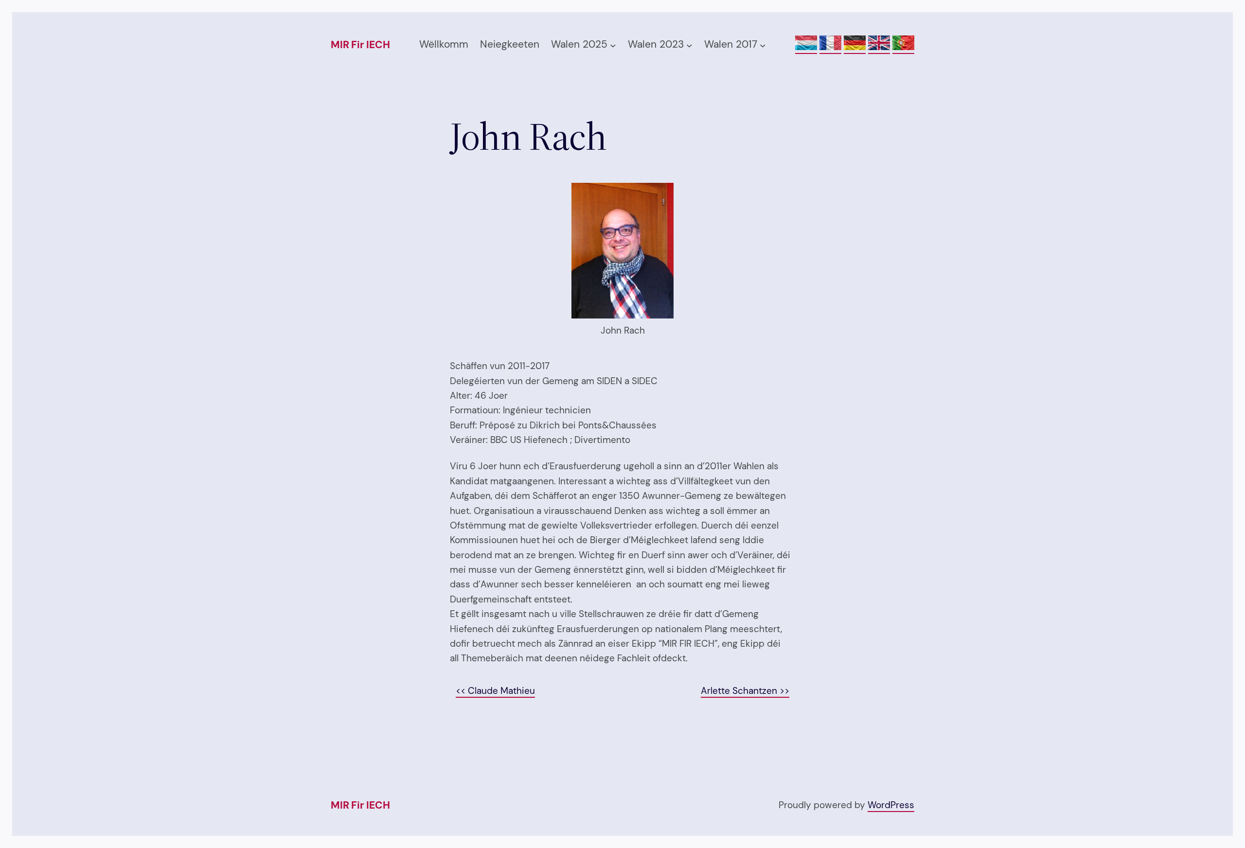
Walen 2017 (730, 44)
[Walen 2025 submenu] (613, 45)
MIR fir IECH (360, 45)
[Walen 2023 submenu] (689, 45)
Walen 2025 (579, 44)
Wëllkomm (443, 44)
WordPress (891, 805)
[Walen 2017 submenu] (763, 45)
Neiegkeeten (509, 44)
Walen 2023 (656, 44)
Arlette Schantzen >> (745, 691)
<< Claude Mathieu (495, 691)
